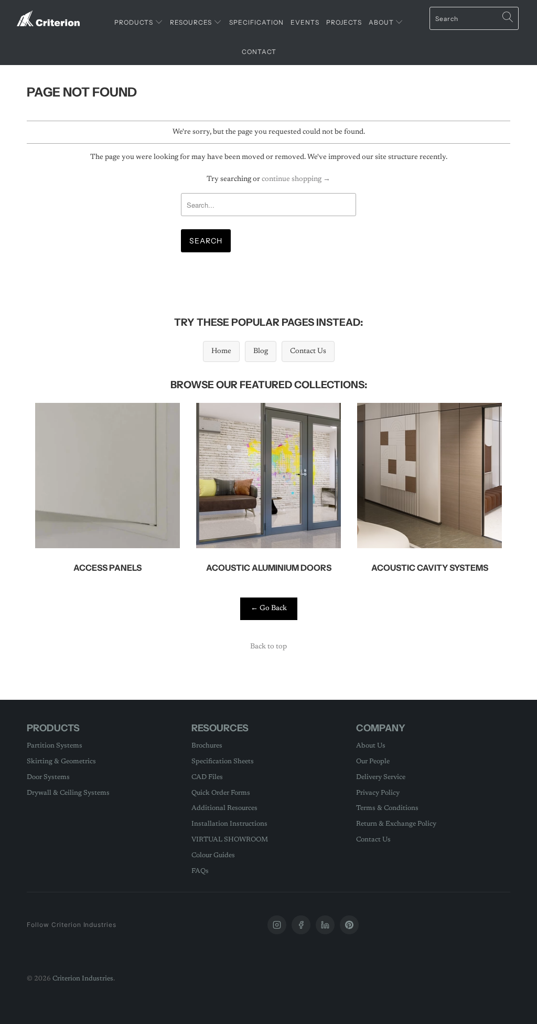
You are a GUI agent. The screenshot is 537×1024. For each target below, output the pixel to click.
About (382, 22)
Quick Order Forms (220, 793)
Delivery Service (380, 777)
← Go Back (269, 608)
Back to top (268, 646)
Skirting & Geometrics (61, 761)
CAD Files (207, 777)
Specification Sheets (222, 761)
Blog (260, 351)
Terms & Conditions (387, 808)
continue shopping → (296, 179)
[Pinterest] (349, 924)
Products (134, 22)
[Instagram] (276, 924)
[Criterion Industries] (48, 14)
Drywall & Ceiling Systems (68, 793)
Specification (256, 22)
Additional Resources (224, 808)
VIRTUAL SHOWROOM (229, 839)
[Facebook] (301, 924)
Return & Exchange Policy (396, 823)
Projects (344, 22)
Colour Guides (213, 855)
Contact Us (308, 351)
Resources (191, 22)
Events (305, 22)
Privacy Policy (378, 793)
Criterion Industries (82, 978)
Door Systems (48, 777)
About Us (370, 745)
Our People (373, 761)
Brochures (206, 745)
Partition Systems (54, 745)
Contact (259, 52)
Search (205, 241)
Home (221, 351)
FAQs (200, 871)
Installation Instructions (229, 823)
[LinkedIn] (325, 924)
